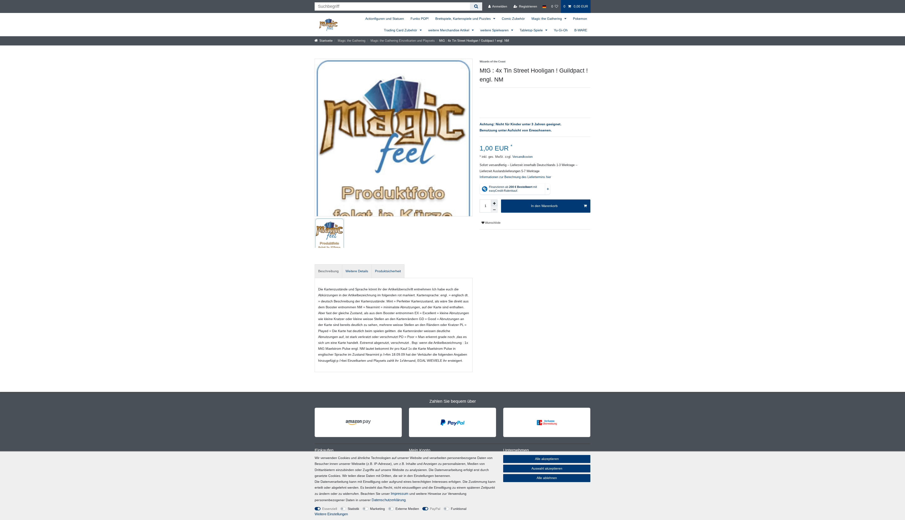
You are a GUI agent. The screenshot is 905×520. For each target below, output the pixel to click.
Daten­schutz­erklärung (389, 500)
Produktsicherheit (388, 271)
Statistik (353, 509)
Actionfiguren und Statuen (384, 18)
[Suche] (476, 6)
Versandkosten (522, 156)
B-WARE (580, 30)
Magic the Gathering (547, 18)
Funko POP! (420, 18)
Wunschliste (492, 222)
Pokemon (580, 18)
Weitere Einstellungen (331, 514)
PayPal (435, 509)
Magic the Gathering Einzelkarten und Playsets (402, 40)
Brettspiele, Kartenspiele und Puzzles (463, 18)
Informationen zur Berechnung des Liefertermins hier (515, 177)
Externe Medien (407, 509)
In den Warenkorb (544, 206)
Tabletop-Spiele (532, 30)
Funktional (458, 509)
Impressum (399, 494)
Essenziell (329, 509)
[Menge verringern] (494, 209)
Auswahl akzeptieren (546, 468)
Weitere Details (357, 271)
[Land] (544, 6)
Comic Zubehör (513, 18)
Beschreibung (328, 271)
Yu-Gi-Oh (561, 30)
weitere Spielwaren (495, 30)
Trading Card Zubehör (401, 30)
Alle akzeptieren (547, 459)
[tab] (328, 271)
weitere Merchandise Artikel (449, 30)
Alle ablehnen (547, 478)
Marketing (377, 509)
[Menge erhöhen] (494, 202)
